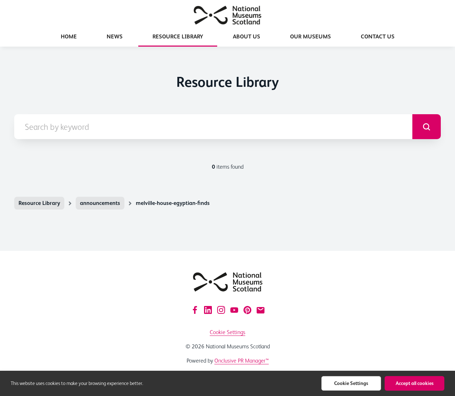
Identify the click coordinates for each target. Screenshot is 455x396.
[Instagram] (221, 310)
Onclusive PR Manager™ (241, 360)
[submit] (426, 126)
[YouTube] (234, 310)
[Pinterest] (247, 310)
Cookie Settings (227, 332)
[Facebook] (195, 310)
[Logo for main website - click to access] (227, 282)
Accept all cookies (415, 383)
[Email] (260, 310)
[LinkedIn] (208, 310)
